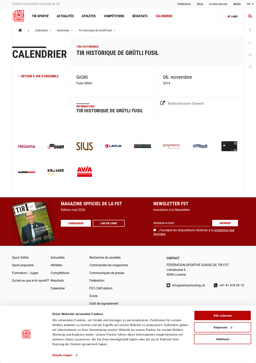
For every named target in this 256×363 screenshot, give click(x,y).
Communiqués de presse (106, 273)
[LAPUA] (113, 147)
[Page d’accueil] (20, 16)
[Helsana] (26, 147)
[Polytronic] (171, 147)
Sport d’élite (20, 257)
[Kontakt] (250, 43)
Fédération (184, 4)
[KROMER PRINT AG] (55, 172)
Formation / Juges (25, 273)
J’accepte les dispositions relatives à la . (193, 232)
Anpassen (220, 327)
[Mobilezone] (26, 172)
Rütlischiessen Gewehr (186, 103)
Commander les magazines (108, 265)
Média (237, 4)
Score (93, 296)
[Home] (20, 30)
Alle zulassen (222, 315)
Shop (200, 4)
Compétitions (114, 16)
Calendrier (164, 16)
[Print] (250, 55)
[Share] (250, 67)
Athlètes (89, 16)
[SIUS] (84, 147)
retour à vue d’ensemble (39, 76)
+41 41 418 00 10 (231, 285)
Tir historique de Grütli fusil (95, 30)
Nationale (63, 30)
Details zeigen (62, 355)
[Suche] (250, 16)
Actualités (65, 16)
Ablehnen (222, 339)
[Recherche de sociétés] (250, 30)
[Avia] (84, 172)
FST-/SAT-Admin (100, 288)
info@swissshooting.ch (188, 285)
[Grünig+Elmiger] (142, 147)
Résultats (140, 16)
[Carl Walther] (200, 147)
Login (234, 16)
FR (249, 4)
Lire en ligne (108, 223)
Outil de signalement (103, 303)
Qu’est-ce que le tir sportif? (30, 280)
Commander (76, 223)
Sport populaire (23, 265)
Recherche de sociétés (105, 257)
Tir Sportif (40, 16)
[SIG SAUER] (55, 147)
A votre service (218, 4)
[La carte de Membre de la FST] (229, 147)
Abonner (225, 223)
